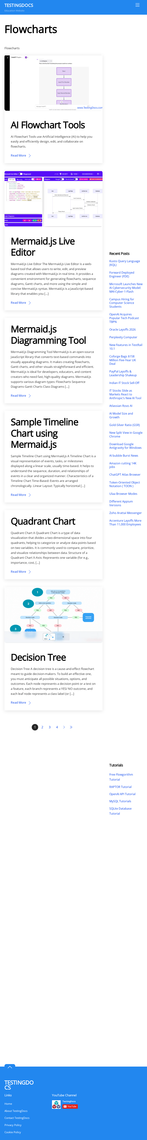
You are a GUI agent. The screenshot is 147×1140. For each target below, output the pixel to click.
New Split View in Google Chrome (126, 434)
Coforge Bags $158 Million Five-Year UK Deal (122, 360)
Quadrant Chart (43, 520)
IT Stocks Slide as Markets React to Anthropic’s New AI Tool (125, 394)
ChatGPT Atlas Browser (125, 475)
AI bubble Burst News (123, 456)
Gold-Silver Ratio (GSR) (124, 425)
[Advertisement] (126, 76)
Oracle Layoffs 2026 (122, 329)
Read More (18, 155)
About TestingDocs (15, 1111)
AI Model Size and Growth (121, 415)
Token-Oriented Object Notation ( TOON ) (124, 484)
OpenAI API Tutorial (122, 794)
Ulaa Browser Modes (123, 494)
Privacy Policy (13, 1125)
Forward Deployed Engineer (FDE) (121, 274)
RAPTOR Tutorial (120, 787)
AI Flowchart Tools (48, 124)
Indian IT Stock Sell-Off (124, 383)
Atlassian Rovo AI (120, 406)
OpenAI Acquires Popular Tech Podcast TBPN (124, 318)
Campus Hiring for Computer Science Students (121, 303)
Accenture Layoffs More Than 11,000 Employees (125, 522)
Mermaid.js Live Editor (43, 246)
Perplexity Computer (123, 337)
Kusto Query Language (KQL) (124, 263)
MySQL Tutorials (120, 801)
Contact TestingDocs (16, 1118)
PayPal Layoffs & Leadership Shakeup (123, 373)
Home (8, 1103)
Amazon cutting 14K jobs (122, 465)
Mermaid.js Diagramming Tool (48, 334)
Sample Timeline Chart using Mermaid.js (44, 432)
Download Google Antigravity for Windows (125, 446)
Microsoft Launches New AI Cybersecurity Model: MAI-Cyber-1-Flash (126, 287)
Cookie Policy (12, 1132)
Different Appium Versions (121, 503)
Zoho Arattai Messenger (125, 513)
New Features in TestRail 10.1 (125, 347)
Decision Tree (38, 657)
